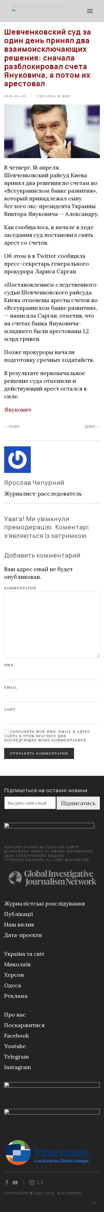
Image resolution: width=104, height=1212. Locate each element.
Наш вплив (19, 924)
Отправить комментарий (39, 753)
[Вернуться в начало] (39, 11)
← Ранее (12, 426)
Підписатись (78, 803)
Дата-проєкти (23, 934)
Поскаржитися (24, 1025)
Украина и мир (54, 96)
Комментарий (20, 588)
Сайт (9, 709)
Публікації (18, 913)
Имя (8, 665)
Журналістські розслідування (44, 903)
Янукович (17, 409)
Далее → (92, 426)
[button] (90, 11)
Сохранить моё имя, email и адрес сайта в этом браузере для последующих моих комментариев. (47, 736)
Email (10, 687)
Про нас (15, 1014)
